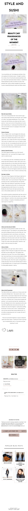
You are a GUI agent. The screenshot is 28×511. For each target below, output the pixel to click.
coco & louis (7, 384)
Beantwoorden (7, 385)
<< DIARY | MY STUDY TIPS (10, 431)
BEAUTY (11, 346)
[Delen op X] (12, 349)
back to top (13, 508)
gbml (18, 509)
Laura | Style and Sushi (12, 45)
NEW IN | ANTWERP (8, 463)
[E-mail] (18, 349)
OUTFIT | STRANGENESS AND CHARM (20, 464)
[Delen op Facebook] (10, 349)
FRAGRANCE (16, 346)
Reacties (5, 389)
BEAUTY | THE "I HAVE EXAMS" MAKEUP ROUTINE (20, 480)
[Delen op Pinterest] (15, 349)
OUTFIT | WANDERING (7, 479)
